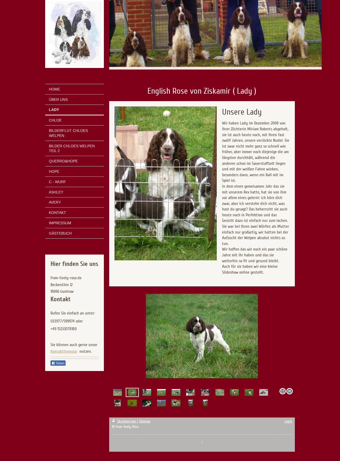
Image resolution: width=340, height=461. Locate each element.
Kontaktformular (63, 351)
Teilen (60, 363)
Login (288, 421)
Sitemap (144, 421)
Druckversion (127, 421)
